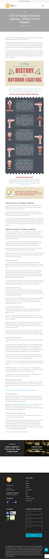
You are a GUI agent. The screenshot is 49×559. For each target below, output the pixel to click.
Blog (24, 11)
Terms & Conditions (30, 498)
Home (27, 481)
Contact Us (28, 496)
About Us (28, 483)
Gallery (27, 485)
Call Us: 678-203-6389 (24, 1)
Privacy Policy (29, 501)
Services (27, 487)
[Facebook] (8, 502)
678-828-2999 (9, 485)
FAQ (27, 492)
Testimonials (29, 490)
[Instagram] (16, 502)
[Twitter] (10, 502)
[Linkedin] (13, 502)
